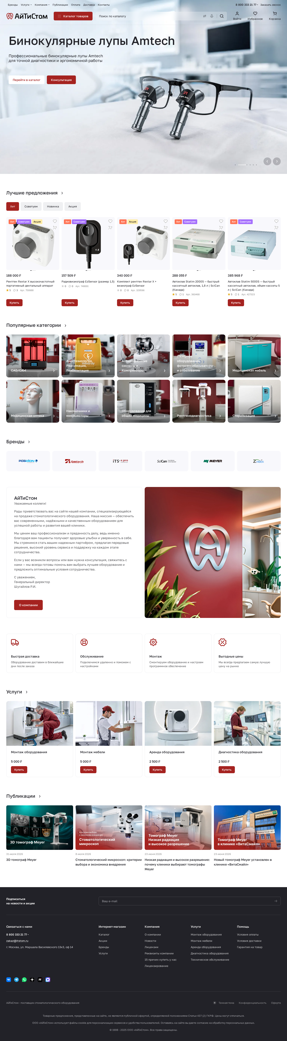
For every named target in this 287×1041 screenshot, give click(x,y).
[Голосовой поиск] (212, 16)
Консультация (61, 80)
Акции (103, 940)
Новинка (53, 206)
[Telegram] (16, 979)
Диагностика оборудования (240, 752)
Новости (150, 940)
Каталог (104, 934)
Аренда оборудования (166, 752)
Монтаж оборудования (29, 752)
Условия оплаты (248, 934)
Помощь (243, 926)
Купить (14, 302)
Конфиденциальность (252, 1002)
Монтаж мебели (92, 752)
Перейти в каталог (26, 80)
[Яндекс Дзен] (32, 979)
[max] (47, 979)
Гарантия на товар (249, 947)
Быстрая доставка (25, 656)
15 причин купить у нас (161, 959)
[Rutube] (40, 979)
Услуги (103, 953)
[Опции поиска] (204, 16)
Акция (72, 206)
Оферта (276, 1002)
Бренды (104, 947)
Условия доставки (249, 940)
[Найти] (222, 16)
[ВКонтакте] (8, 979)
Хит (12, 206)
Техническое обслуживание (210, 959)
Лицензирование (156, 965)
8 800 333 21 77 (246, 4)
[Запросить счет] (55, 228)
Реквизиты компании (159, 953)
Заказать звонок (270, 4)
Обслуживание (92, 656)
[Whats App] (24, 979)
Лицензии (151, 947)
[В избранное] (55, 221)
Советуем (31, 206)
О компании (28, 605)
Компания (152, 926)
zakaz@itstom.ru (17, 940)
